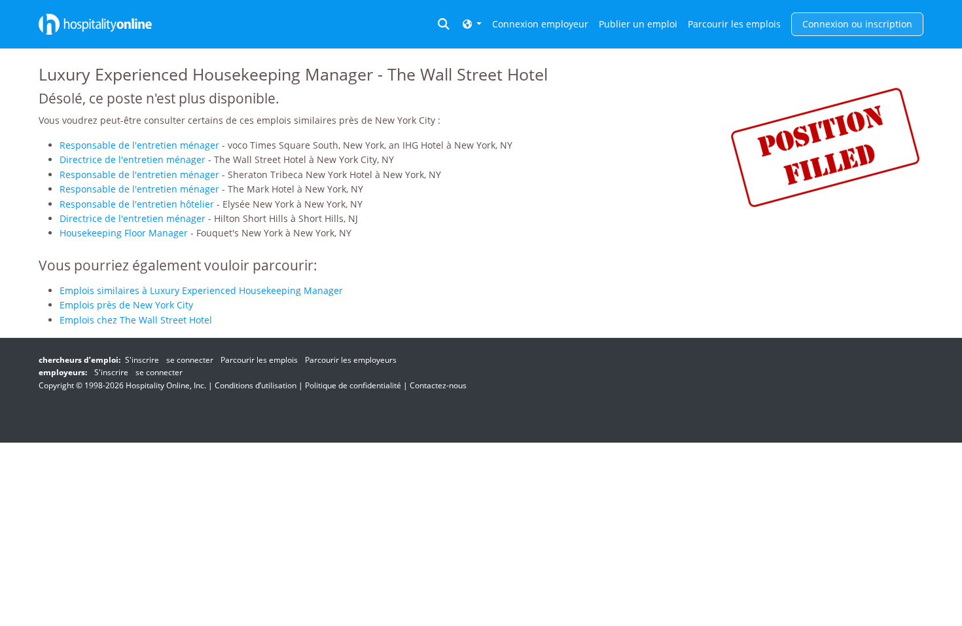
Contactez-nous (438, 385)
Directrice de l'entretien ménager (132, 159)
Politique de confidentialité (353, 385)
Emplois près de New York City (126, 305)
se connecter (189, 359)
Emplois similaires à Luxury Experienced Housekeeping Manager (201, 290)
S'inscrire (142, 359)
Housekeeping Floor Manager (124, 233)
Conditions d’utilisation (255, 385)
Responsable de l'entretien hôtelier (137, 204)
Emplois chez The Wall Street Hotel (136, 320)
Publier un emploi (638, 24)
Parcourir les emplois (734, 24)
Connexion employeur (540, 24)
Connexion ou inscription (857, 24)
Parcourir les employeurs (351, 359)
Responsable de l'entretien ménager (139, 145)
